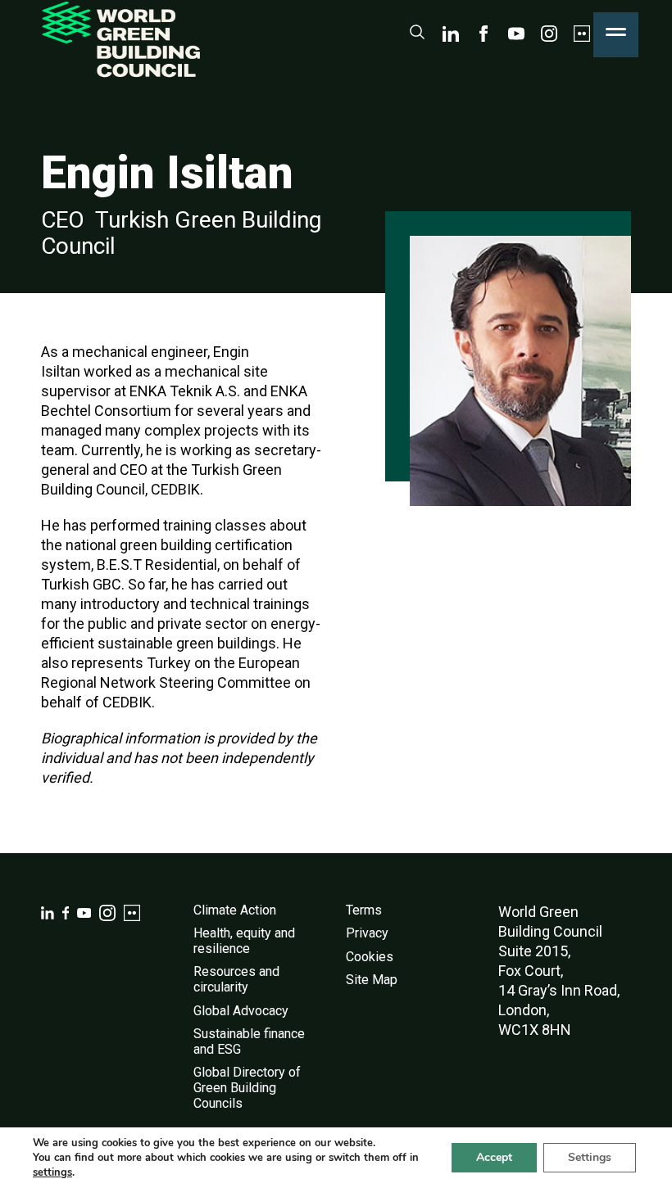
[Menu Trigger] (615, 34)
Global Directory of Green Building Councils (247, 1087)
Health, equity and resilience (244, 940)
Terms (364, 910)
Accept (494, 1157)
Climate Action (234, 910)
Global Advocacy (240, 1011)
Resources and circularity (236, 979)
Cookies (369, 956)
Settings (589, 1157)
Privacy (367, 933)
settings (52, 1172)
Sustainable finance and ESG (249, 1041)
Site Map (371, 979)
